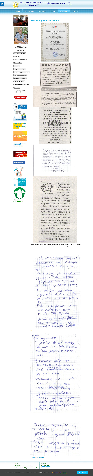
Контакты (75, 11)
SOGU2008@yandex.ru (45, 466)
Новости (53, 11)
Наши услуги (42, 11)
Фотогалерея (64, 11)
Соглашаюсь (82, 472)
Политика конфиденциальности (48, 468)
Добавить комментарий (38, 457)
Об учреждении (29, 11)
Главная (17, 11)
